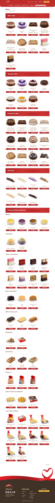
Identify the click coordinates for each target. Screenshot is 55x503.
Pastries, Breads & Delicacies (40, 5)
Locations (40, 1)
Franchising (24, 495)
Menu (32, 1)
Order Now (46, 1)
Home (29, 1)
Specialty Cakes (17, 5)
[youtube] (10, 492)
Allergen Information (33, 493)
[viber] (12, 492)
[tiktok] (14, 492)
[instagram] (8, 492)
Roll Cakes (31, 5)
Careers (23, 496)
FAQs (23, 493)
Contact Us (24, 491)
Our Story (31, 491)
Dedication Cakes (25, 5)
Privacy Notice (32, 495)
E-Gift (36, 1)
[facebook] (6, 492)
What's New (11, 5)
